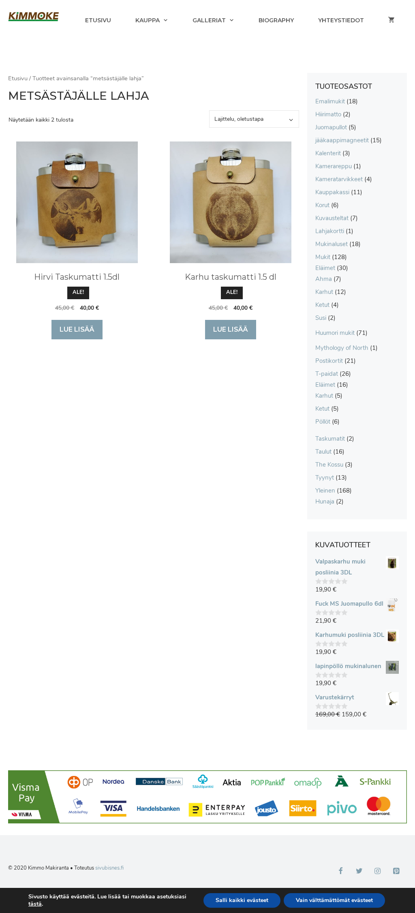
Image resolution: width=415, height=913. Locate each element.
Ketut (322, 305)
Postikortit (329, 361)
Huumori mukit (335, 333)
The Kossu (329, 465)
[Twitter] (359, 872)
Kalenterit (328, 153)
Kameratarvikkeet (339, 179)
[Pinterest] (396, 872)
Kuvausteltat (332, 218)
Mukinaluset (331, 244)
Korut (322, 205)
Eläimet (325, 268)
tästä (35, 904)
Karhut (324, 292)
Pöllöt (322, 422)
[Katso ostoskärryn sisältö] (391, 20)
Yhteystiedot (341, 20)
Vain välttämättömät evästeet (334, 900)
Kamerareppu (333, 166)
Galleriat (209, 20)
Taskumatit (330, 439)
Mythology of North (341, 348)
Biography (276, 20)
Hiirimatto (328, 114)
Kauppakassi (332, 192)
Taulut (323, 452)
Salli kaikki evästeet (242, 900)
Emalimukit (330, 101)
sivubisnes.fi (109, 868)
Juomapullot (331, 127)
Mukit (322, 257)
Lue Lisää (77, 329)
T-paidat (326, 374)
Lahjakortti (329, 231)
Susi (320, 318)
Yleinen (325, 491)
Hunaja (324, 501)
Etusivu (98, 20)
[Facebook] (341, 872)
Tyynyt (324, 478)
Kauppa (147, 20)
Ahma (323, 279)
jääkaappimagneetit (342, 140)
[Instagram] (377, 872)
